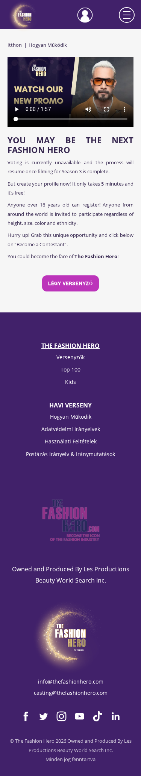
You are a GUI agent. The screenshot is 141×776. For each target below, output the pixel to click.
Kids (70, 381)
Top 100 (70, 369)
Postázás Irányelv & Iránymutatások (70, 454)
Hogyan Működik (70, 416)
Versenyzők (70, 357)
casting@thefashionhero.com (71, 692)
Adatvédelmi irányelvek (70, 429)
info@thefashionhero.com (70, 681)
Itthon (15, 45)
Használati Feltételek (71, 441)
